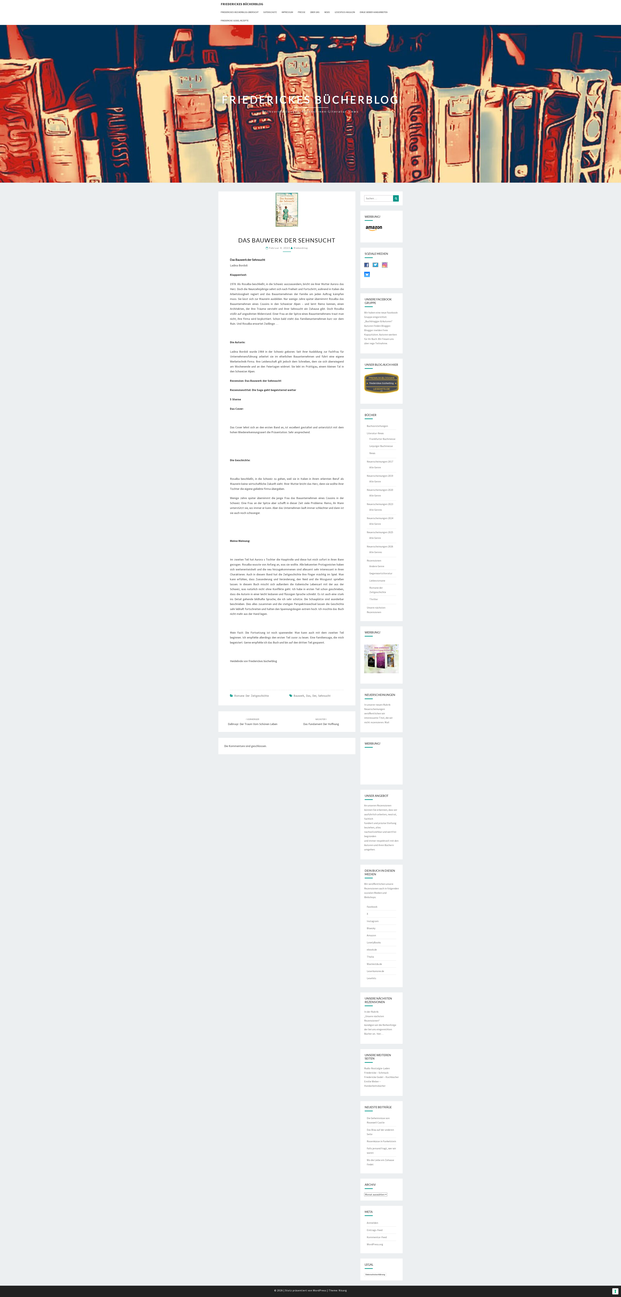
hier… (380, 1033)
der (314, 696)
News (327, 12)
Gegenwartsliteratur (380, 573)
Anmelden (372, 1222)
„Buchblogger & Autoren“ (378, 321)
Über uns (315, 12)
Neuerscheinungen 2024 (380, 518)
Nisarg (343, 1290)
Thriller (373, 599)
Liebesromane (377, 580)
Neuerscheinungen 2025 (380, 532)
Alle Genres (375, 509)
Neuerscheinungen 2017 (380, 461)
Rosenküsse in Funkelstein (381, 1141)
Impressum (287, 12)
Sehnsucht (324, 696)
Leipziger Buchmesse (381, 446)
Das (308, 696)
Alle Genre (375, 467)
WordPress (319, 1290)
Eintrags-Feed (374, 1230)
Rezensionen (374, 560)
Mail (387, 722)
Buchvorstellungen (377, 426)
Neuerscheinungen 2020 (380, 489)
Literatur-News (375, 433)
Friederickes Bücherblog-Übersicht (240, 12)
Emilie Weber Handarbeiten (373, 12)
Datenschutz (270, 12)
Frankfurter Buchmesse (382, 438)
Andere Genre (376, 566)
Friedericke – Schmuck (376, 1072)
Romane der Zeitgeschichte (251, 696)
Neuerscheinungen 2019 (380, 475)
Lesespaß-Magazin (345, 12)
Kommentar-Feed (377, 1237)
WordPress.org (375, 1244)
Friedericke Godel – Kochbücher (381, 1077)
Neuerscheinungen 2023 (380, 504)
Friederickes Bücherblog (242, 4)
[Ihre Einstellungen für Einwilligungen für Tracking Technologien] (615, 1291)
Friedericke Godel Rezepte (235, 20)
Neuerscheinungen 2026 (380, 546)
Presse (301, 12)
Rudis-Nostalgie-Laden (377, 1068)
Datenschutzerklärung (375, 1274)
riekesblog (301, 248)
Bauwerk (299, 696)
